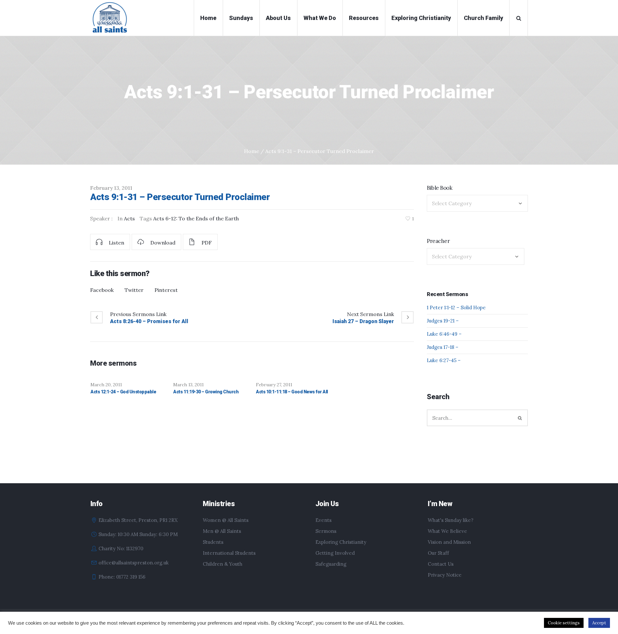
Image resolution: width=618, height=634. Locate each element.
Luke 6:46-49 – (444, 334)
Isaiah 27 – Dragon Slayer (363, 321)
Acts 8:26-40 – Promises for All (149, 321)
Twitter (134, 290)
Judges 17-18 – (442, 347)
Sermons (325, 531)
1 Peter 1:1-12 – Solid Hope (456, 307)
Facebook (102, 290)
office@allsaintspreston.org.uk (133, 563)
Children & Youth (222, 564)
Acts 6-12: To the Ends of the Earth (196, 218)
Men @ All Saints (222, 531)
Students (213, 542)
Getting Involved (335, 553)
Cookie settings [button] (564, 623)
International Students (229, 553)
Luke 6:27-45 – (444, 360)
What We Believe (447, 531)
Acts (129, 218)
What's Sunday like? (450, 520)
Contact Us (441, 564)
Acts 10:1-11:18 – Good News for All (292, 391)
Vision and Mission (449, 542)
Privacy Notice (445, 575)
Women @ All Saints (225, 520)
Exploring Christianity (340, 542)
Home (251, 151)
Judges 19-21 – (443, 321)
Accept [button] (599, 623)
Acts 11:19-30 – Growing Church (206, 391)
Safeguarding (330, 564)
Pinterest (166, 290)
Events (323, 520)
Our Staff (438, 553)
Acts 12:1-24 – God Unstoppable (123, 391)
